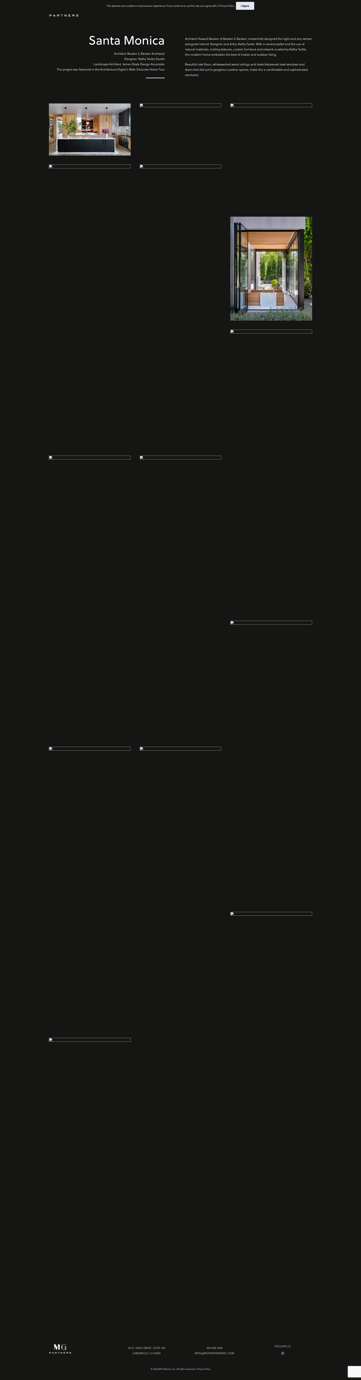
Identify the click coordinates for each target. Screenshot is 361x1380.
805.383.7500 (215, 1348)
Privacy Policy (203, 1369)
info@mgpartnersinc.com (214, 1353)
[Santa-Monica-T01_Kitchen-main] (90, 129)
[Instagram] (282, 1353)
